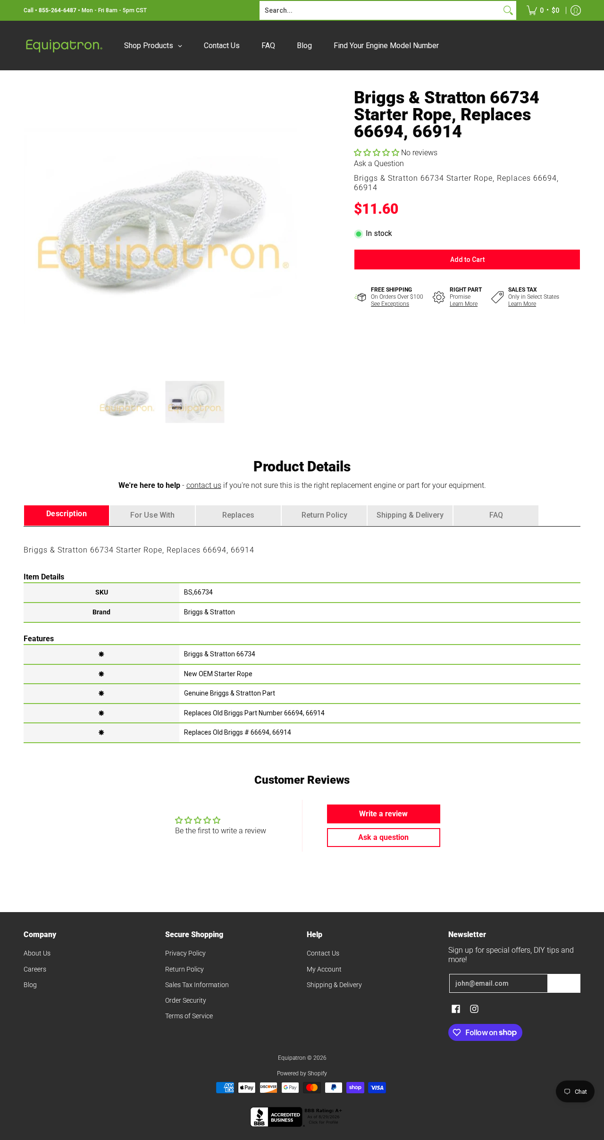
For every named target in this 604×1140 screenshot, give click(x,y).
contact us (203, 485)
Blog (30, 985)
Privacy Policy (185, 953)
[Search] (508, 10)
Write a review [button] (383, 813)
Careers (35, 969)
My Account (324, 969)
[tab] (66, 515)
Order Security (185, 1000)
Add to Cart (467, 259)
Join (564, 983)
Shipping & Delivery (334, 985)
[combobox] (380, 10)
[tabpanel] (302, 634)
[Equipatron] (64, 45)
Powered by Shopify (302, 1073)
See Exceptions (390, 304)
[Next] (290, 226)
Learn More (464, 304)
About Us (37, 953)
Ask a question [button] (383, 837)
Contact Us (323, 953)
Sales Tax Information (197, 985)
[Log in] (575, 10)
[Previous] (30, 226)
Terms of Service (189, 1016)
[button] (377, 152)
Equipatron (292, 1058)
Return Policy (184, 969)
